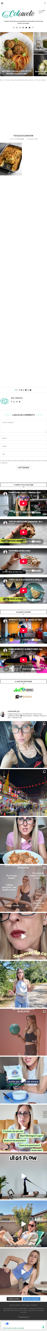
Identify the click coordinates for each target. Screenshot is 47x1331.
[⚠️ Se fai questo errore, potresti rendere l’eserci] (23, 1271)
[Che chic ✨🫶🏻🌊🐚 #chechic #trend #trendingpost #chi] (23, 744)
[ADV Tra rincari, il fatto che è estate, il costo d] (23, 1223)
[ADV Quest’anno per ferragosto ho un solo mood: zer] (23, 1128)
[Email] (29, 27)
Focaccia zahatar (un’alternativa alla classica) (19, 80)
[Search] (45, 3)
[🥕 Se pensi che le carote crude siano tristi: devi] (23, 840)
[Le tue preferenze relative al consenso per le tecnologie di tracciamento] (43, 1327)
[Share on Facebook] (19, 390)
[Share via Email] (30, 390)
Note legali (26, 1305)
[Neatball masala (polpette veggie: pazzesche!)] (16, 54)
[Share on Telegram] (26, 390)
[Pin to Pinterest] (21, 390)
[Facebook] (13, 27)
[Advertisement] (23, 107)
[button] (3, 54)
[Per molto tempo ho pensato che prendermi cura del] (23, 984)
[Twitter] (17, 27)
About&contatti (15, 1305)
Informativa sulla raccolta (13, 1328)
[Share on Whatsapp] (23, 390)
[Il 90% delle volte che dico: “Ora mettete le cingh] (23, 1176)
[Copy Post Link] (28, 390)
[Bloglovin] (33, 27)
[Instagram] (20, 27)
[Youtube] (26, 27)
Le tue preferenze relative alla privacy (26, 1324)
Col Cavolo (20, 139)
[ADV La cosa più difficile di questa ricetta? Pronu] (23, 1080)
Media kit (34, 1305)
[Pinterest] (23, 27)
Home (2, 80)
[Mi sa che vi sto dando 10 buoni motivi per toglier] (23, 888)
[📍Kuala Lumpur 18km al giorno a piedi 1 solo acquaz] (23, 792)
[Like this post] (17, 390)
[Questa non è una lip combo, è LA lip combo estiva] (23, 936)
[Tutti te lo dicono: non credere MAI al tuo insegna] (23, 1032)
